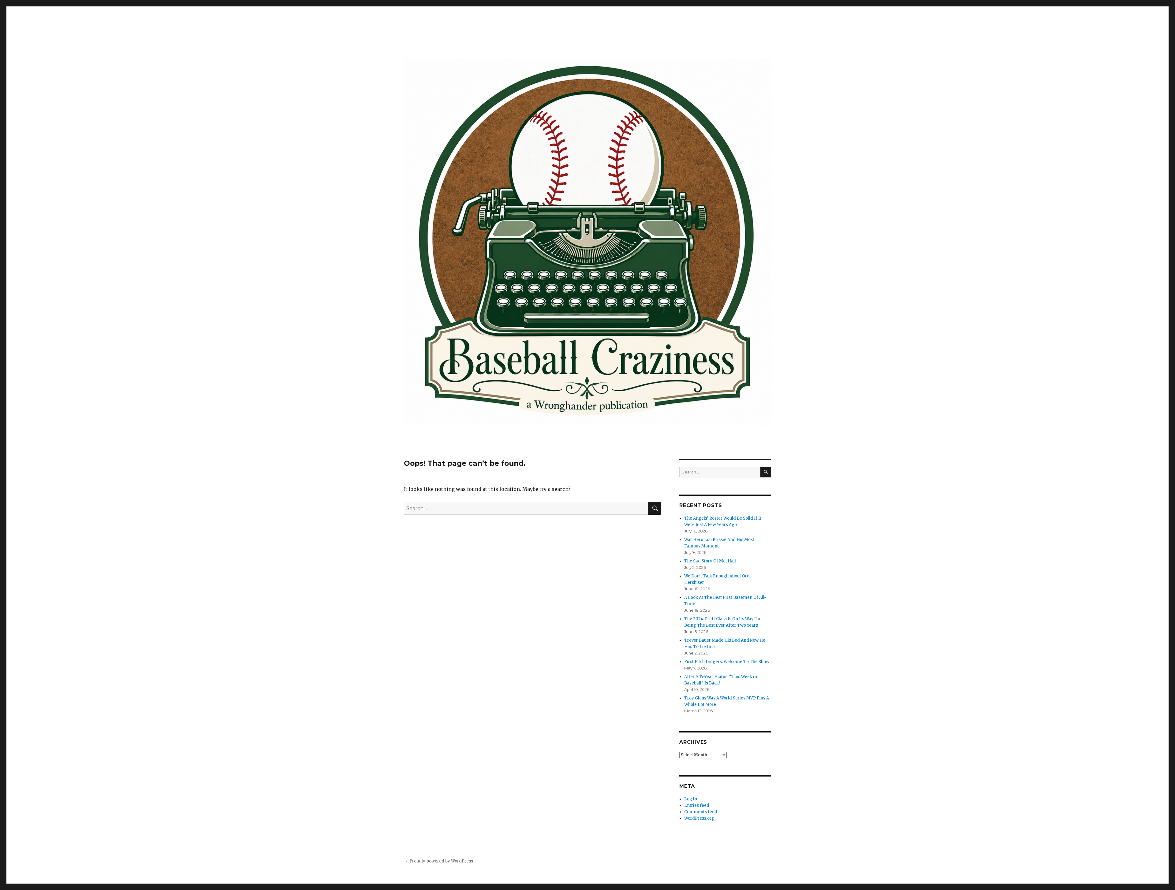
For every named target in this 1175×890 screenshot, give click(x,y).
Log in (690, 799)
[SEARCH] (765, 472)
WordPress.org (699, 818)
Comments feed (700, 811)
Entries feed (696, 805)
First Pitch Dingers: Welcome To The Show (726, 661)
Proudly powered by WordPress (441, 861)
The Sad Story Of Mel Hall (710, 561)
